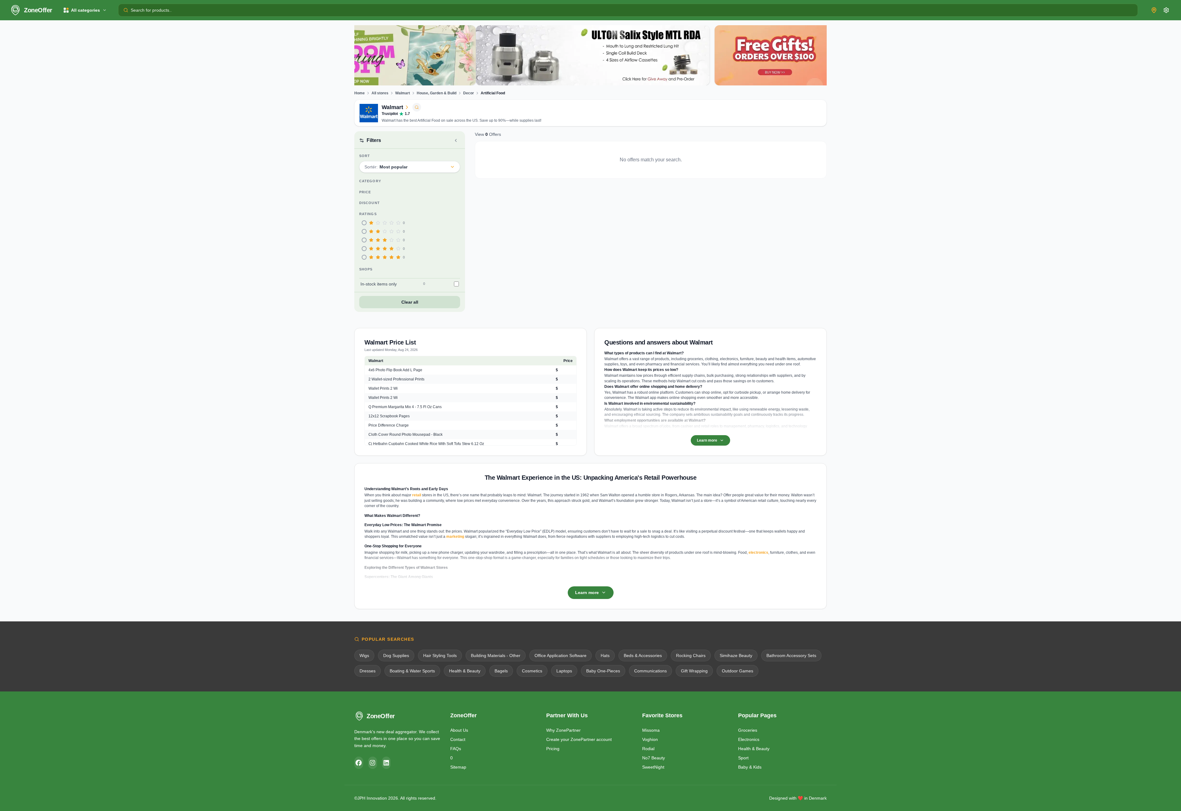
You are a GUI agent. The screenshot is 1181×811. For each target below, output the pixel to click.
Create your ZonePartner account (579, 739)
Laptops (564, 670)
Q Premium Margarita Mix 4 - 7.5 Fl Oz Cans (405, 407)
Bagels (501, 670)
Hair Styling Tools (440, 655)
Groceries (747, 730)
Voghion (650, 739)
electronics (758, 552)
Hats (605, 655)
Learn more (707, 440)
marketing (455, 536)
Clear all (409, 302)
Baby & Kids (749, 767)
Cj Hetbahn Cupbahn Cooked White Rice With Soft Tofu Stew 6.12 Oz (426, 444)
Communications (650, 670)
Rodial (648, 748)
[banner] (471, 55)
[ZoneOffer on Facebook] (358, 763)
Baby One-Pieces (603, 670)
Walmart (402, 93)
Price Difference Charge (388, 425)
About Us (459, 730)
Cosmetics (532, 670)
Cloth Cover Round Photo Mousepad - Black (405, 434)
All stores (380, 93)
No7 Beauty (653, 757)
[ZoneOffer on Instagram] (372, 763)
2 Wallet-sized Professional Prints (396, 379)
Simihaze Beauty (736, 655)
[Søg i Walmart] (416, 107)
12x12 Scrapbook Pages (389, 416)
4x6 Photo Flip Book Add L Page (395, 370)
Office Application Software (561, 655)
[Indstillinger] (1166, 10)
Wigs (364, 655)
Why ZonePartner (563, 730)
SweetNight (653, 767)
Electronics (748, 739)
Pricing (552, 748)
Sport (743, 757)
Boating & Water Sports (412, 670)
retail (416, 495)
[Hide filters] (455, 140)
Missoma (651, 730)
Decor (468, 93)
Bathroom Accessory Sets (791, 655)
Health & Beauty (464, 670)
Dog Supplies (396, 655)
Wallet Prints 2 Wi (383, 388)
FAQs (455, 748)
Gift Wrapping (694, 670)
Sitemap (458, 767)
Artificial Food (493, 93)
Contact (457, 739)
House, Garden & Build (436, 93)
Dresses (368, 670)
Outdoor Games (737, 670)
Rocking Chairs (691, 655)
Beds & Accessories (643, 655)
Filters (374, 140)
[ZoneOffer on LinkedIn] (386, 763)
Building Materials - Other (495, 655)
